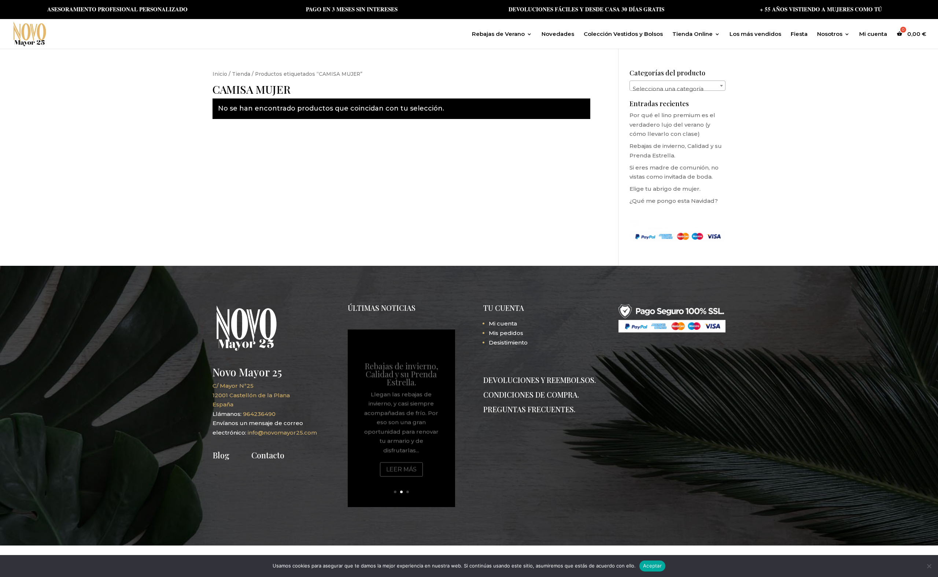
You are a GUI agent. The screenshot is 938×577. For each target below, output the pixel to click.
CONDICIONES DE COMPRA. (531, 394)
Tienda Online (692, 34)
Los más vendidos (755, 34)
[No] (929, 566)
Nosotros (829, 34)
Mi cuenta (873, 34)
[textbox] (677, 89)
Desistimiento (508, 342)
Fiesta (799, 34)
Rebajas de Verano (498, 34)
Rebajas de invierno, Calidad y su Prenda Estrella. (401, 364)
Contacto (267, 455)
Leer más (401, 460)
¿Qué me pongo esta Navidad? (673, 200)
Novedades (558, 34)
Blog (221, 455)
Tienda (241, 74)
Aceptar (652, 566)
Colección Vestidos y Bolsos (623, 34)
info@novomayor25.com (282, 432)
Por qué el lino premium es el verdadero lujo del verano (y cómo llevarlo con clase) (672, 124)
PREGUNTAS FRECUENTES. (529, 409)
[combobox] (677, 86)
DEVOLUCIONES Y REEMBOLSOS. (539, 380)
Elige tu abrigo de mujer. (665, 188)
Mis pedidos (506, 333)
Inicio (220, 74)
